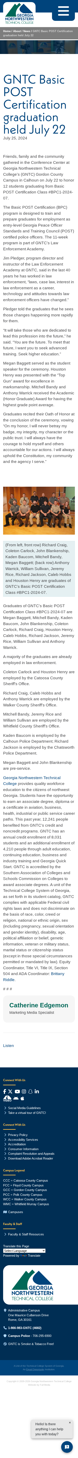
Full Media (45, 1385)
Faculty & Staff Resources (26, 1234)
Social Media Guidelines (24, 1108)
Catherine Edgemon (38, 1005)
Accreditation (17, 1144)
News (26, 31)
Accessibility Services (23, 1139)
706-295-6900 (42, 1336)
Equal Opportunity (35, 1369)
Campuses (15, 1212)
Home (7, 31)
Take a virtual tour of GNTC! (27, 1112)
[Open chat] (67, 1447)
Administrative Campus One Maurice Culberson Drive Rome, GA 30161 (28, 1315)
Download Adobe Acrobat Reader (30, 1158)
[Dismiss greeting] (70, 1422)
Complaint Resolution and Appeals (31, 1153)
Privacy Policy (18, 1135)
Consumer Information (23, 1149)
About (17, 31)
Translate (34, 1255)
